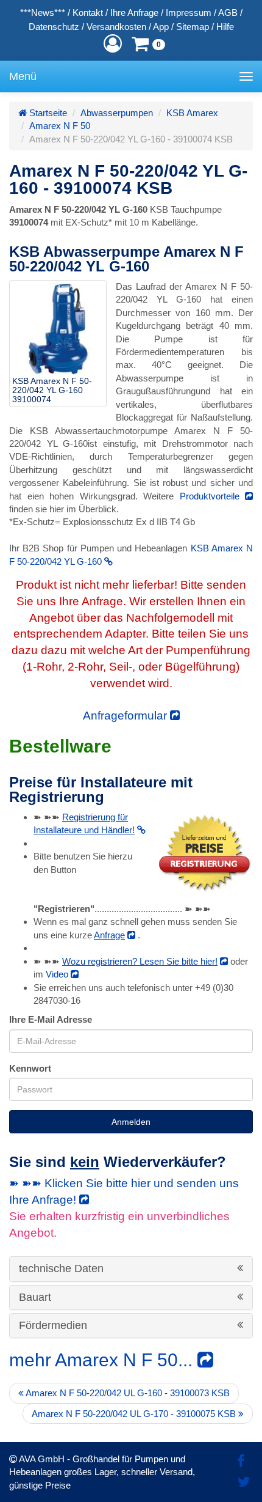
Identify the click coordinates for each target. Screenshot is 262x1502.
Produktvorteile (213, 496)
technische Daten (63, 1269)
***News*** (42, 12)
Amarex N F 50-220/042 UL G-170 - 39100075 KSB (135, 1413)
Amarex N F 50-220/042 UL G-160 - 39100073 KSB (127, 1393)
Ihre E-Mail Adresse (50, 1019)
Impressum (188, 12)
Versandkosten (116, 26)
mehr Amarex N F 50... (103, 1360)
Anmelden (131, 1122)
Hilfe (225, 26)
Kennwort (30, 1068)
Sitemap (192, 26)
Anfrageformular (126, 715)
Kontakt (88, 12)
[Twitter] (244, 1482)
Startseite (47, 113)
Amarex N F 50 (59, 125)
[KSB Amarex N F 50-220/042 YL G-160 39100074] (58, 329)
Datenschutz (54, 26)
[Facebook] (241, 1461)
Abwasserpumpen (116, 113)
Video (58, 974)
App (161, 26)
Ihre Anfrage (134, 12)
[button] (113, 43)
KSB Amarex (192, 113)
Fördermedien (54, 1325)
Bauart (36, 1297)
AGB (228, 12)
